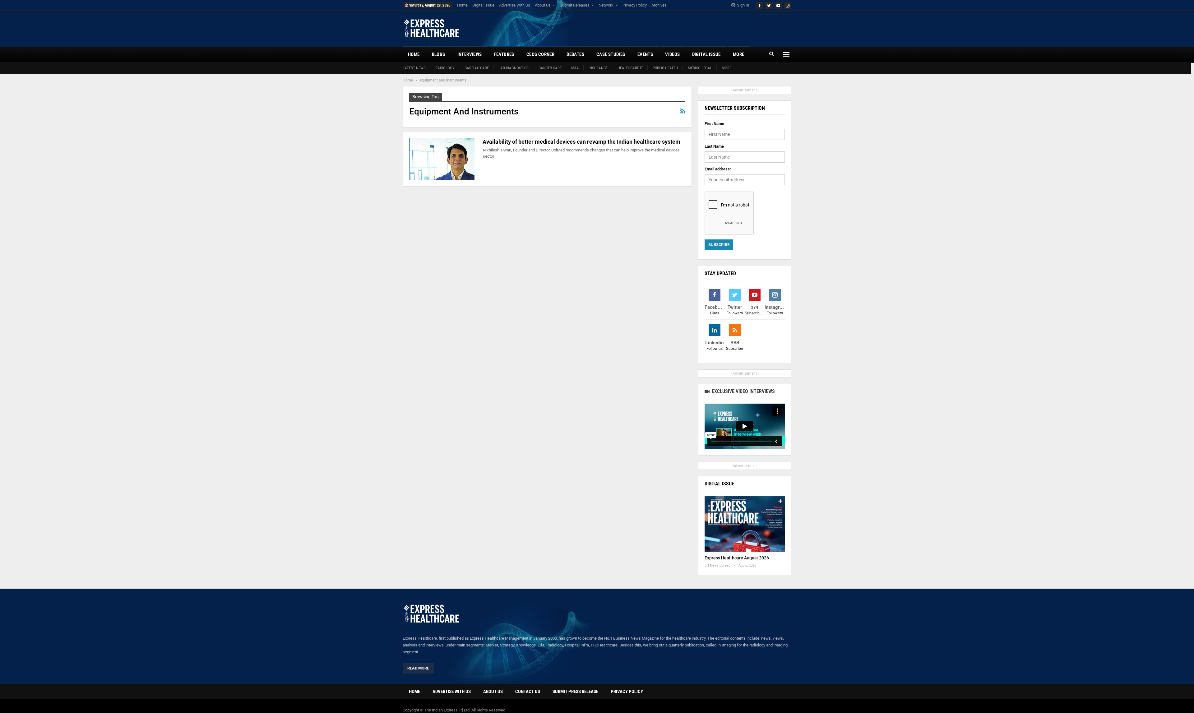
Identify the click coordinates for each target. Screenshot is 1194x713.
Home (462, 5)
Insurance (598, 68)
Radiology (445, 68)
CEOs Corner (540, 54)
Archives (659, 5)
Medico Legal (700, 68)
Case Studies (610, 54)
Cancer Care (550, 68)
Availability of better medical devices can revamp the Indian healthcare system (581, 141)
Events (645, 54)
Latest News (414, 68)
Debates (575, 54)
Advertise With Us (514, 5)
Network (606, 5)
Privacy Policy (634, 5)
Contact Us (527, 691)
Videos (672, 54)
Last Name (714, 146)
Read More (418, 668)
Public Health (665, 68)
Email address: (718, 169)
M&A (575, 68)
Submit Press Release (575, 691)
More (726, 68)
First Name (714, 123)
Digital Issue (483, 5)
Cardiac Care (477, 68)
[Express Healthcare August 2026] (745, 524)
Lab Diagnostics (513, 68)
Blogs (438, 54)
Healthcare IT (630, 68)
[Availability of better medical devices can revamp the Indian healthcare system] (441, 159)
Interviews (469, 54)
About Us (543, 5)
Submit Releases (575, 5)
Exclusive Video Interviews (742, 391)
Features (504, 54)
